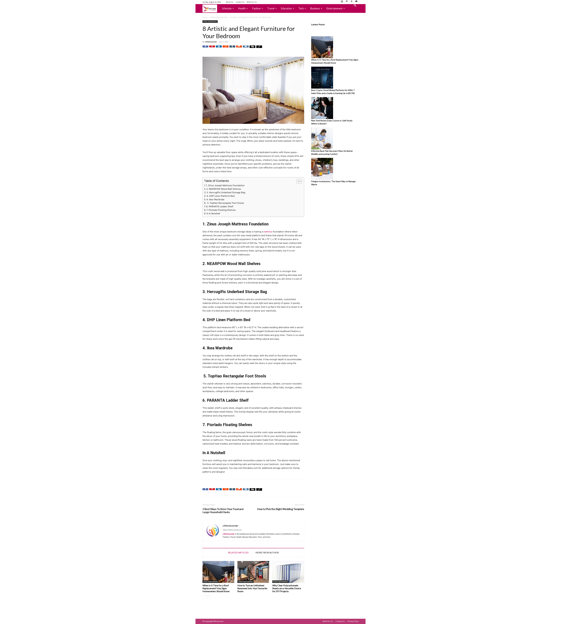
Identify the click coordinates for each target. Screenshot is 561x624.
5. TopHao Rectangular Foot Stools (225, 203)
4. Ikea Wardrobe (215, 199)
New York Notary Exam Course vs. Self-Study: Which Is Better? (332, 122)
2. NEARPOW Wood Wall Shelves (223, 189)
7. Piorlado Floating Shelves (221, 210)
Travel (270, 8)
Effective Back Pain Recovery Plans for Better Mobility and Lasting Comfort (332, 152)
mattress (267, 231)
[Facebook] (205, 48)
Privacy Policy (353, 621)
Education (286, 8)
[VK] (246, 48)
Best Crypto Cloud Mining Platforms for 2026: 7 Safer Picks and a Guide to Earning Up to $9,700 (333, 91)
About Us (229, 2)
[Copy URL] (259, 48)
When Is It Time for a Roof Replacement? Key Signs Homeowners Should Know (216, 588)
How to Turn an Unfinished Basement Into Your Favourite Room (252, 588)
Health (242, 8)
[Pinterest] (346, 2)
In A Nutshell (213, 213)
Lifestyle (227, 8)
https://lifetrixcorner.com (232, 530)
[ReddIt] (225, 48)
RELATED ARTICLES (238, 552)
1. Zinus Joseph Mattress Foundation (225, 185)
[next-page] (209, 597)
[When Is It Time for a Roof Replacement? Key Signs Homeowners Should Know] (218, 572)
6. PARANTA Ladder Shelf (219, 206)
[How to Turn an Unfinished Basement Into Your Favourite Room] (253, 572)
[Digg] (252, 48)
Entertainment (334, 8)
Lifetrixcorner (211, 42)
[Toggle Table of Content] (298, 181)
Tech (301, 8)
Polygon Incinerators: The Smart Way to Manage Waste (333, 183)
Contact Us (240, 2)
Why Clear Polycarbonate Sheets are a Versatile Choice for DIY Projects (286, 588)
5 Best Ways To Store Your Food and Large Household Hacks (222, 511)
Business (315, 8)
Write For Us (252, 2)
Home (205, 17)
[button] (355, 6)
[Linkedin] (219, 48)
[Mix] (239, 48)
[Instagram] (342, 2)
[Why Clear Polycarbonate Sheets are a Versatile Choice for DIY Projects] (288, 572)
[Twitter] (351, 2)
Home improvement (218, 17)
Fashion (256, 8)
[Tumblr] (232, 48)
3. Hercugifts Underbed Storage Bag (226, 192)
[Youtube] (356, 2)
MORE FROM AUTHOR (267, 552)
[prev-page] (204, 597)
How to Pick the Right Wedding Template (280, 509)
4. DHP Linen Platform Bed (221, 196)
